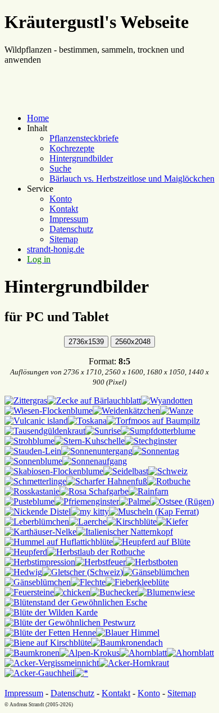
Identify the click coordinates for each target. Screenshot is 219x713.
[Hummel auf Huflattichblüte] (58, 542)
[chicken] (72, 592)
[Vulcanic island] (36, 420)
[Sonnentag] (156, 451)
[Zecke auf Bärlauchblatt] (94, 400)
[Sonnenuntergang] (97, 451)
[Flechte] (88, 582)
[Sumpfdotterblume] (158, 431)
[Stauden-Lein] (32, 451)
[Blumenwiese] (166, 592)
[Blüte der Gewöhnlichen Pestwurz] (69, 622)
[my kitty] (90, 511)
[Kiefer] (172, 521)
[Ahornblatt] (143, 653)
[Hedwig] (23, 572)
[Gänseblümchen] (156, 572)
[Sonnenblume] (33, 461)
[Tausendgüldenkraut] (44, 431)
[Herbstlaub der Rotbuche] (96, 552)
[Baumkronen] (32, 653)
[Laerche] (88, 521)
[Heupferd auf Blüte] (151, 542)
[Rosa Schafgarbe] (94, 491)
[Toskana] (87, 420)
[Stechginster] (151, 441)
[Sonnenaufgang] (94, 461)
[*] (81, 673)
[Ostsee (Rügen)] (182, 501)
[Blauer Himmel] (127, 632)
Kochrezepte (71, 148)
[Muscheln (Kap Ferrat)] (154, 511)
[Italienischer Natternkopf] (124, 531)
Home (38, 118)
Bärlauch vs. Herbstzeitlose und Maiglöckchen (132, 178)
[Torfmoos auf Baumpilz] (153, 420)
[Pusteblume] (29, 501)
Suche (60, 168)
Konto (60, 198)
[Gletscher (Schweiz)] (82, 572)
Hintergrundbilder (81, 158)
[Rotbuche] (168, 481)
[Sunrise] (103, 431)
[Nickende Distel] (37, 511)
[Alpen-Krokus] (90, 653)
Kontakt (63, 209)
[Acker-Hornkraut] (134, 663)
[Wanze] (176, 410)
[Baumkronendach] (127, 642)
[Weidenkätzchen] (126, 410)
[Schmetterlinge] (35, 481)
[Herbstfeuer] (100, 562)
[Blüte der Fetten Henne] (50, 632)
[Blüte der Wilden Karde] (51, 612)
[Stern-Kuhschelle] (89, 441)
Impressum (68, 219)
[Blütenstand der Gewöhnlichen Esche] (75, 602)
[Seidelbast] (125, 471)
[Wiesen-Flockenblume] (48, 410)
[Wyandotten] (167, 400)
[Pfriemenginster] (86, 501)
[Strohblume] (29, 441)
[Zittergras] (25, 400)
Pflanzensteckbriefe (83, 138)
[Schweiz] (168, 471)
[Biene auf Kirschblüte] (47, 642)
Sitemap (63, 239)
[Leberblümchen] (36, 521)
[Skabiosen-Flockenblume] (53, 471)
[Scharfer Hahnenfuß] (106, 481)
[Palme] (134, 501)
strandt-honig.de (55, 249)
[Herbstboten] (152, 562)
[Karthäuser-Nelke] (40, 531)
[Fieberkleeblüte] (137, 582)
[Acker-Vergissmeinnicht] (51, 663)
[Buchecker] (114, 592)
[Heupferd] (25, 552)
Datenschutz (71, 229)
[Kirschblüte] (132, 521)
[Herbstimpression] (39, 562)
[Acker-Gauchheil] (39, 673)
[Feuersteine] (29, 592)
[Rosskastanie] (32, 491)
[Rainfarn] (148, 491)
